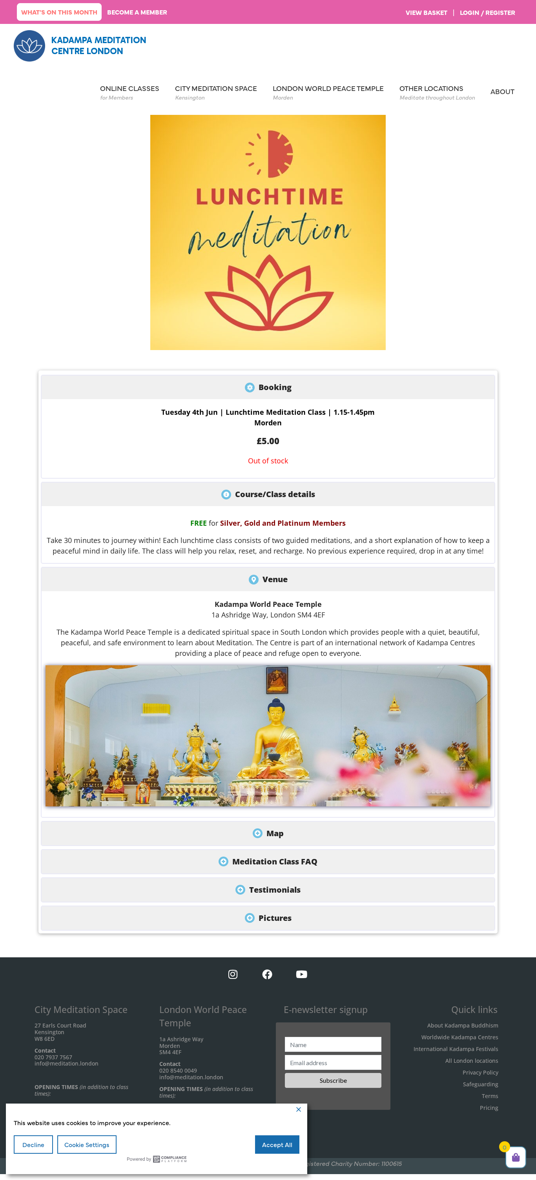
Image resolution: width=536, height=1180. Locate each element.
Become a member (137, 11)
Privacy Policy (480, 1072)
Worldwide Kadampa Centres (459, 1037)
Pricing (489, 1107)
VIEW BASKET (426, 12)
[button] (268, 387)
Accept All (277, 1144)
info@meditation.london (66, 1063)
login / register (487, 12)
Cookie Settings (86, 1144)
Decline (33, 1144)
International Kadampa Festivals (456, 1049)
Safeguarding (480, 1084)
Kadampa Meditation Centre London (98, 45)
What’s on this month (59, 11)
